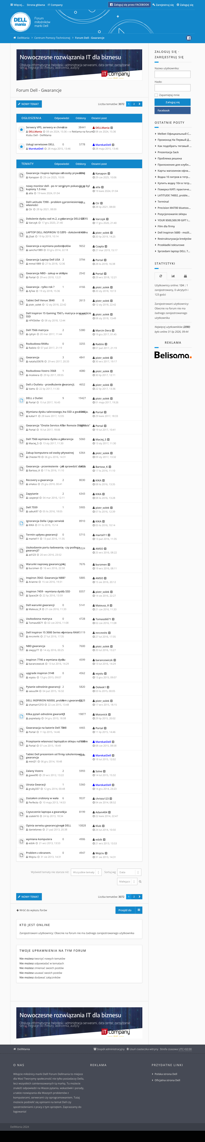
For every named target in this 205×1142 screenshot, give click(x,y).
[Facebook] (189, 38)
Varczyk (33, 222)
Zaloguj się (166, 52)
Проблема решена (170, 158)
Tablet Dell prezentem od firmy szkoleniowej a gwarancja (55, 756)
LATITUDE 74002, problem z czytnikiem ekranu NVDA (174, 195)
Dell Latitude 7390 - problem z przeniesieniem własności (54, 204)
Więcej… (19, 5)
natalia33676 (36, 361)
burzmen (34, 568)
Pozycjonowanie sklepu (172, 214)
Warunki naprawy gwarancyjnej (46, 564)
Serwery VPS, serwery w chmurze (46, 127)
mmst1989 (35, 263)
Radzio (32, 347)
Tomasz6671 (36, 622)
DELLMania (35, 131)
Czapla (99, 246)
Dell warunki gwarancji (40, 605)
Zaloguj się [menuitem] (186, 5)
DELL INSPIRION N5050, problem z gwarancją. (54, 700)
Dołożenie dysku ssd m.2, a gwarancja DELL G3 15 (57, 218)
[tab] (161, 276)
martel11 (34, 538)
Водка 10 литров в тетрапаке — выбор (174, 177)
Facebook (164, 110)
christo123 (102, 798)
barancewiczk (36, 663)
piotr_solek (102, 232)
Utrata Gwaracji (36, 784)
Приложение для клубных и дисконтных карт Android (174, 164)
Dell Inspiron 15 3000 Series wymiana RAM (52, 632)
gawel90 (33, 775)
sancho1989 (35, 250)
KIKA (98, 480)
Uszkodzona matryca (39, 618)
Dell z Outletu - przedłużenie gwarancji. (50, 384)
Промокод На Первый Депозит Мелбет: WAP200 (174, 140)
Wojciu (32, 857)
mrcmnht (34, 636)
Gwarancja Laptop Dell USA (43, 259)
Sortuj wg (110, 872)
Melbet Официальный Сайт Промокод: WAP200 (174, 133)
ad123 (32, 554)
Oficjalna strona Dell (167, 1080)
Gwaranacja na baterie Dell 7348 (46, 727)
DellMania (23, 1049)
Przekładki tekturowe (171, 245)
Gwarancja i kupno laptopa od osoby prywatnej (55, 173)
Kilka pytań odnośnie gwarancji (45, 714)
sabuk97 (33, 511)
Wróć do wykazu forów (33, 910)
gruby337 (34, 789)
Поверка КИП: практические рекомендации (174, 189)
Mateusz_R (35, 609)
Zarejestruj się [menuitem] (165, 5)
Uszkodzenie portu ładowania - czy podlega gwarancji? (53, 549)
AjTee (32, 291)
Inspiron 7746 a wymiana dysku (45, 659)
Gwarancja (32, 357)
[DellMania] (30, 22)
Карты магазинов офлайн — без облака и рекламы (174, 170)
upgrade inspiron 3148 (40, 673)
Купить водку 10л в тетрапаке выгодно (174, 183)
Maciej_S (33, 443)
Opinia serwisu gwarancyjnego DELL (48, 825)
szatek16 (34, 816)
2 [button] (134, 104)
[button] (139, 104)
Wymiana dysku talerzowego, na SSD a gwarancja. (57, 412)
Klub (98, 826)
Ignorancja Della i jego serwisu (45, 521)
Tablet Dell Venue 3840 (40, 300)
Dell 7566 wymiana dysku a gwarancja (49, 439)
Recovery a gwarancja (39, 480)
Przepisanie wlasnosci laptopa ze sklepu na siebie (57, 741)
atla (31, 193)
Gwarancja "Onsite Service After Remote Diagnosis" (58, 425)
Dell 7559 (31, 507)
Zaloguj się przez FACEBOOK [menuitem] (131, 4)
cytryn (32, 334)
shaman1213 (36, 704)
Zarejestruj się (169, 57)
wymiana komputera (39, 839)
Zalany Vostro (34, 771)
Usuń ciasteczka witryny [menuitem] (144, 1049)
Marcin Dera (103, 330)
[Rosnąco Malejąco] (126, 881)
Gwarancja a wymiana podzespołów (48, 246)
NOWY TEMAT (30, 104)
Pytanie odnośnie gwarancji (43, 687)
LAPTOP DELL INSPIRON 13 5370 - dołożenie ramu (57, 232)
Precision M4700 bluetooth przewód (174, 208)
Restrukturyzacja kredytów (174, 238)
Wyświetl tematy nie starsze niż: (50, 872)
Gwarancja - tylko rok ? (40, 287)
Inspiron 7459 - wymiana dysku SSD (48, 591)
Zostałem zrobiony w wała (42, 798)
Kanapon (34, 177)
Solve (98, 771)
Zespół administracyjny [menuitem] (111, 1049)
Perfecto (33, 802)
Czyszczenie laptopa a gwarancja (46, 812)
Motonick (101, 714)
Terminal (163, 201)
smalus (33, 484)
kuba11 (33, 416)
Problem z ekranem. (38, 853)
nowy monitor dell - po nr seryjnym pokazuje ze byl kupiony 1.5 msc (58, 187)
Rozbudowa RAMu (37, 343)
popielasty (34, 718)
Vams (32, 388)
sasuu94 (33, 691)
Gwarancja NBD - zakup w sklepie (47, 273)
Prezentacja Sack (168, 152)
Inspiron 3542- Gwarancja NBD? (45, 578)
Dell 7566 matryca (37, 330)
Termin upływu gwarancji (42, 534)
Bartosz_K (34, 470)
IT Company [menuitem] (55, 5)
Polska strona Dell (166, 1074)
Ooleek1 (100, 687)
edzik (32, 843)
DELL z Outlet (34, 398)
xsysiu (32, 677)
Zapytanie (32, 493)
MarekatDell (36, 148)
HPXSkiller (34, 320)
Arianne (33, 582)
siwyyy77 (34, 650)
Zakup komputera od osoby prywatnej (50, 452)
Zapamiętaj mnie (169, 95)
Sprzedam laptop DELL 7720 (174, 251)
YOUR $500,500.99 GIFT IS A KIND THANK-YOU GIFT (174, 220)
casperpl (33, 497)
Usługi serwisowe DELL (40, 144)
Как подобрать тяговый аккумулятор (174, 146)
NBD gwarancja (35, 646)
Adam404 (101, 812)
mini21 (32, 761)
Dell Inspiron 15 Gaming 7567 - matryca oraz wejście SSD (58, 315)
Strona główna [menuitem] (36, 5)
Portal (99, 260)
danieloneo (35, 829)
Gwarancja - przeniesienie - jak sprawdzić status (56, 466)
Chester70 (34, 457)
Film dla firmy (166, 226)
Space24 (33, 595)
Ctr (30, 209)
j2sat (31, 236)
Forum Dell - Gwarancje (38, 90)
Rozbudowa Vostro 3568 (41, 371)
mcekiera (34, 375)
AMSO (99, 548)
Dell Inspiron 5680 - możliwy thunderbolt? (174, 232)
